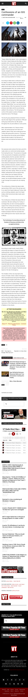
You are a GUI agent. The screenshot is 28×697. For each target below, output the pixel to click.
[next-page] (5, 388)
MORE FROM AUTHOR (19, 357)
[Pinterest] (11, 22)
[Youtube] (22, 683)
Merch (12, 691)
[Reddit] (15, 679)
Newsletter (7, 691)
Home (2, 7)
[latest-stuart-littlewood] (12, 572)
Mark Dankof (14, 586)
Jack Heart (21, 584)
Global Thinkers (6, 604)
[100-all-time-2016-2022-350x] (14, 637)
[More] (21, 22)
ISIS (6, 344)
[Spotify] (5, 683)
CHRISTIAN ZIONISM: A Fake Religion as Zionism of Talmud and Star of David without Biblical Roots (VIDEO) (14, 556)
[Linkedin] (18, 22)
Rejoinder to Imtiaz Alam (20, 351)
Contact (21, 691)
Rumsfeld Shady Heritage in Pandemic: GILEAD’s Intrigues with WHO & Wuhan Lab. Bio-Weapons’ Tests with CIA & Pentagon (18, 365)
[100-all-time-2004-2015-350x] (14, 630)
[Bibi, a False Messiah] (5, 383)
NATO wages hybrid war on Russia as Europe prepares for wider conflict (13, 517)
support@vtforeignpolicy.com (17, 669)
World (6, 7)
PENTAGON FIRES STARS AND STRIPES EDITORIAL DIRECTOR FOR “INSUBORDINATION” (14, 490)
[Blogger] (3, 679)
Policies (12, 689)
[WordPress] (18, 683)
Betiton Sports (14, 695)
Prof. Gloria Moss (5, 586)
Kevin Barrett (17, 581)
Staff (8, 689)
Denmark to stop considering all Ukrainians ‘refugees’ (12, 500)
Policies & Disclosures (14, 323)
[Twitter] (7, 22)
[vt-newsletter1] (12, 599)
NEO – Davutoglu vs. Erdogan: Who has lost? (7, 351)
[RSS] (23, 679)
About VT (4, 323)
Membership (22, 689)
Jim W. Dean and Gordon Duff (9, 17)
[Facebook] (7, 679)
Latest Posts (5, 461)
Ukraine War (4, 376)
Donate (16, 689)
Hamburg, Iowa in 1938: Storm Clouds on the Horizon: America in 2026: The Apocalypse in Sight (13, 546)
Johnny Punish (15, 590)
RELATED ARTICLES (7, 357)
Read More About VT (21, 666)
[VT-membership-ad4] (14, 418)
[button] (2, 4)
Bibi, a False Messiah (16, 381)
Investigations (4, 365)
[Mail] (11, 679)
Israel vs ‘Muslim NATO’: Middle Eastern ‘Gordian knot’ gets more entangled (14, 508)
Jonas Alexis (9, 581)
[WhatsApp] (14, 22)
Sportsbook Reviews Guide (19, 693)
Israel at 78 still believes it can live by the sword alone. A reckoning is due (13, 526)
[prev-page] (2, 388)
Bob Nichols (11, 587)
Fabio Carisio (15, 584)
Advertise (17, 691)
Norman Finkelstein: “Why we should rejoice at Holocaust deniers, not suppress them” (13, 535)
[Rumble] (19, 679)
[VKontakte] (14, 683)
